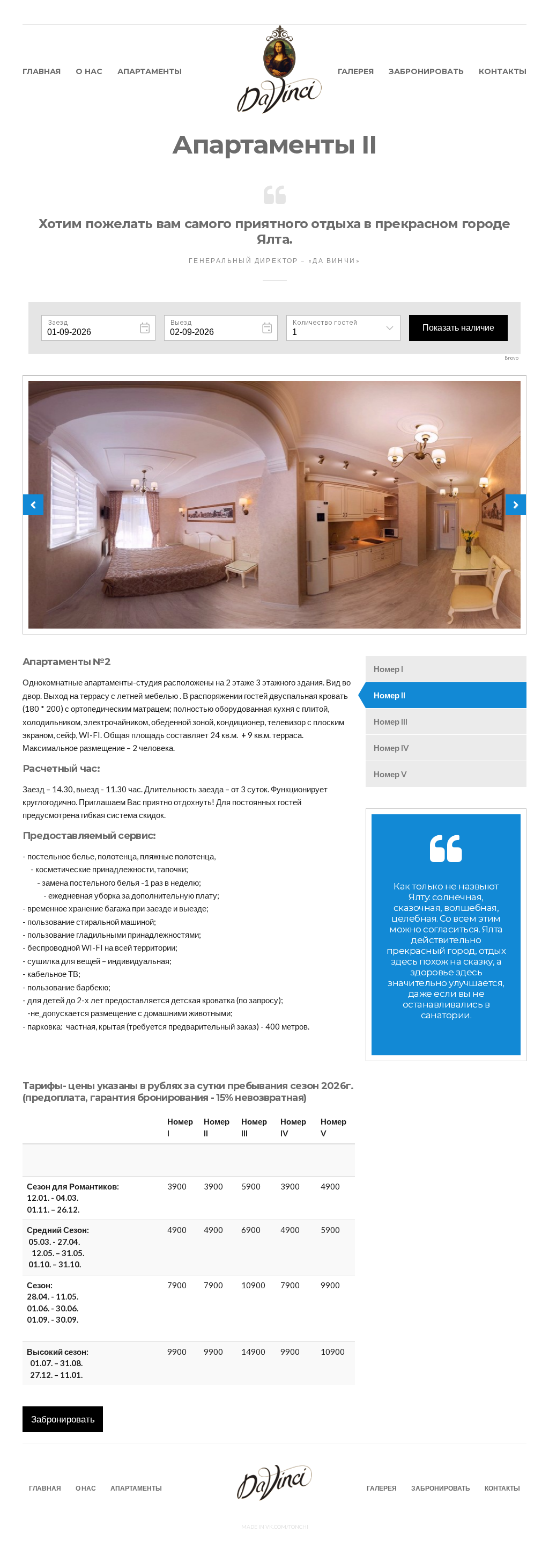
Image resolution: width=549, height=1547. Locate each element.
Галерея (356, 71)
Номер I (388, 669)
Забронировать (426, 71)
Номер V (390, 774)
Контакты (502, 71)
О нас (89, 71)
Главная (42, 71)
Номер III (390, 721)
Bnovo (511, 357)
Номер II (389, 695)
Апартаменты (149, 71)
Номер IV (391, 748)
